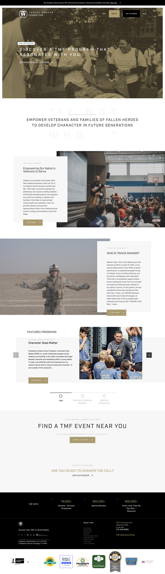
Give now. (113, 3)
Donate (114, 14)
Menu (144, 14)
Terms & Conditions (89, 543)
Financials (86, 534)
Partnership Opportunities (91, 536)
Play (111, 189)
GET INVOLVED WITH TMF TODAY (34, 62)
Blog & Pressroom (89, 538)
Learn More (31, 222)
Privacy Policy (87, 541)
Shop (104, 14)
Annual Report (87, 532)
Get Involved (87, 528)
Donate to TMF (88, 530)
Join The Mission (131, 14)
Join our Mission (80, 475)
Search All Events (81, 440)
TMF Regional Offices (125, 535)
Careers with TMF (89, 539)
